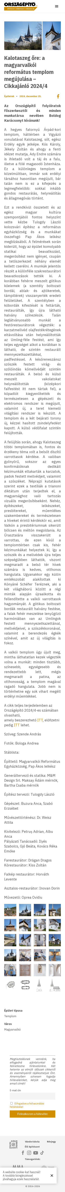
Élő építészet (32, 1146)
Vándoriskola (32, 1141)
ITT (40, 720)
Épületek (9, 96)
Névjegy (51, 1141)
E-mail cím (15, 1090)
